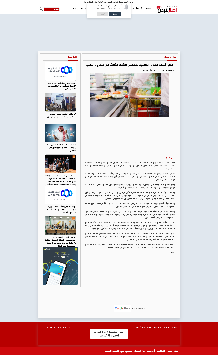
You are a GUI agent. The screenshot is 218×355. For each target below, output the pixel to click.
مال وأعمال (170, 57)
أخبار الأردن (137, 9)
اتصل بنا (57, 327)
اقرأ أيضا (72, 57)
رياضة (83, 9)
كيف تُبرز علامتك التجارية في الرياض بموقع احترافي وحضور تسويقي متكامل (60, 148)
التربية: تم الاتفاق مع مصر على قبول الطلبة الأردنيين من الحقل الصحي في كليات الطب (163, 351)
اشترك (114, 14)
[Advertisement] (109, 18)
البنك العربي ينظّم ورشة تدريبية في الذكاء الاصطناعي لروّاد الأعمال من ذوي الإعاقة (61, 209)
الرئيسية (148, 9)
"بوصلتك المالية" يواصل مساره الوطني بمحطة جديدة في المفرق (61, 116)
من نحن (49, 327)
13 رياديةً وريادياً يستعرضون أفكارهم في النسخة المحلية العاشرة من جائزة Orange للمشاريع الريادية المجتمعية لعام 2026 (60, 242)
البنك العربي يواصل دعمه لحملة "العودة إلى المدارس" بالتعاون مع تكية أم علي (62, 86)
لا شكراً (102, 14)
